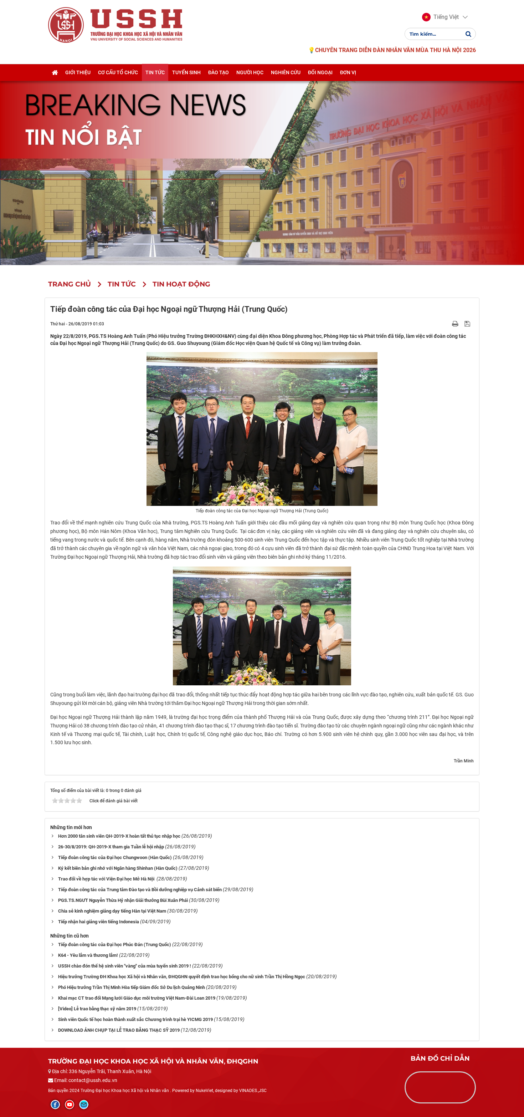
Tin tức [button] (155, 72)
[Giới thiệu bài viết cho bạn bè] (446, 323)
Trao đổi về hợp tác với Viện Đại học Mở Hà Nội (106, 879)
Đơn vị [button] (348, 72)
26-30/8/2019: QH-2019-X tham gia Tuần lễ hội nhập (111, 846)
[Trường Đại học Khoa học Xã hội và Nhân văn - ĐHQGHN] (66, 24)
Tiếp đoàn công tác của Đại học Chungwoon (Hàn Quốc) (115, 857)
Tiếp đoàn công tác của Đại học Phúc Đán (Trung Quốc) (114, 944)
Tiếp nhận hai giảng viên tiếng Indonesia (98, 921)
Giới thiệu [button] (78, 72)
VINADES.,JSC (253, 1090)
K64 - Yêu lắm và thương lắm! (88, 955)
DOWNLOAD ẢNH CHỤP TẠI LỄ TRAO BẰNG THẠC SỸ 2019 (119, 1030)
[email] (84, 1104)
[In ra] (456, 323)
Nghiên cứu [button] (285, 72)
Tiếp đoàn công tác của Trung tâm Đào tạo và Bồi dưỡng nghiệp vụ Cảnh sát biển (140, 889)
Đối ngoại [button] (320, 72)
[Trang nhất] (54, 72)
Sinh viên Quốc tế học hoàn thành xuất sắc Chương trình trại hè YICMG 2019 (135, 1019)
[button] (440, 17)
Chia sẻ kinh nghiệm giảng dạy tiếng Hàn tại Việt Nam (112, 911)
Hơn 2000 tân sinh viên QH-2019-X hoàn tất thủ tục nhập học (119, 836)
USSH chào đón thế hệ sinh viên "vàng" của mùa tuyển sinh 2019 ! (124, 966)
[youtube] (69, 1104)
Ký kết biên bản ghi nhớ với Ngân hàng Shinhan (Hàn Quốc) (118, 868)
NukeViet (204, 1090)
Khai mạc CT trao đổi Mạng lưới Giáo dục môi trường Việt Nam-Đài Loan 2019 (136, 998)
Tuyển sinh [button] (186, 72)
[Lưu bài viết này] (468, 323)
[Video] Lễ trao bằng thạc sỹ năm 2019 (97, 1008)
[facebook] (55, 1104)
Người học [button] (249, 72)
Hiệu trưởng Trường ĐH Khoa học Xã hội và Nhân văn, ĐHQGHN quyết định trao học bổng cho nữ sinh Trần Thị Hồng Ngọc (181, 976)
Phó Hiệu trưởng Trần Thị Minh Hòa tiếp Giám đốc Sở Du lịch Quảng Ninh (131, 987)
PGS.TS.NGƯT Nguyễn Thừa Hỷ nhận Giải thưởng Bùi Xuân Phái (123, 900)
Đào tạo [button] (218, 72)
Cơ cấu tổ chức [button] (118, 72)
